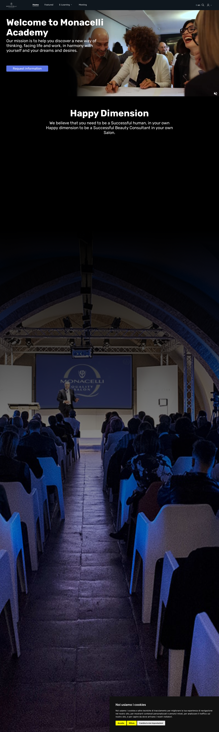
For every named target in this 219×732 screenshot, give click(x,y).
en (199, 5)
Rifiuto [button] (132, 723)
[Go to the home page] (16, 5)
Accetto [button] (121, 723)
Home (36, 4)
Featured (48, 4)
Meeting (83, 4)
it (196, 5)
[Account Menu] (210, 5)
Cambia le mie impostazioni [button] (151, 723)
